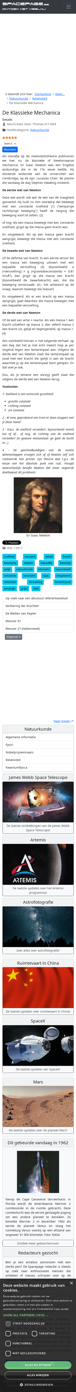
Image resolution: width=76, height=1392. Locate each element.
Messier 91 (13, 621)
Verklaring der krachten (22, 606)
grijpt (24, 588)
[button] (38, 1315)
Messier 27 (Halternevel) (22, 629)
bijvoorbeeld (63, 569)
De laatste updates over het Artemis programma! (38, 890)
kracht (67, 556)
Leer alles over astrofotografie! (38, 950)
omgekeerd (64, 575)
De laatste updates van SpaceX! (38, 1069)
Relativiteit (13, 760)
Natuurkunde (39, 130)
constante (10, 575)
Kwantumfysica (16, 767)
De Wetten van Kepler (20, 613)
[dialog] (38, 1335)
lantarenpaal (63, 582)
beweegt (65, 563)
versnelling (35, 582)
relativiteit (10, 582)
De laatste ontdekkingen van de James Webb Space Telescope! (38, 828)
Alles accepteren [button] (38, 1365)
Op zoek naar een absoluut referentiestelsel (36, 598)
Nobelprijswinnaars (20, 752)
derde (49, 556)
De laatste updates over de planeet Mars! (38, 1130)
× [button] (71, 1283)
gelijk (7, 569)
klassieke (44, 569)
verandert (29, 575)
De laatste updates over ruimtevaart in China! (38, 1011)
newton (28, 563)
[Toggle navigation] (68, 7)
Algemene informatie (21, 737)
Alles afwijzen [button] (38, 1375)
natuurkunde (24, 569)
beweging (10, 563)
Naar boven (62, 721)
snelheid (9, 556)
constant (30, 556)
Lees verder (61, 1309)
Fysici (9, 745)
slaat (36, 588)
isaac (46, 575)
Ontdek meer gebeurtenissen (38, 1243)
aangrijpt (9, 588)
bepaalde (46, 563)
